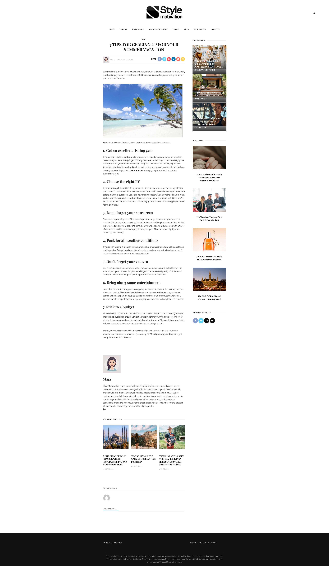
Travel (176, 29)
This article (136, 170)
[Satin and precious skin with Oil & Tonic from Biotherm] (209, 239)
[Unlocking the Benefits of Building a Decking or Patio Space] (209, 85)
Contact (106, 542)
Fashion (123, 29)
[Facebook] (103, 409)
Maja (111, 60)
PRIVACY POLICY (198, 542)
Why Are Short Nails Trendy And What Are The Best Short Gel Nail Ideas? (209, 177)
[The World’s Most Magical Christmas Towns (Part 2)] (209, 279)
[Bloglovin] (212, 320)
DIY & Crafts (200, 29)
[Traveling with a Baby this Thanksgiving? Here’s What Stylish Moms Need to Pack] (172, 436)
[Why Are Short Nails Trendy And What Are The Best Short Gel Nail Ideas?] (209, 157)
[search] (313, 12)
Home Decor (138, 29)
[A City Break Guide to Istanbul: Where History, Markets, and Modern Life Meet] (116, 436)
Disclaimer (117, 542)
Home (112, 29)
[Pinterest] (105, 409)
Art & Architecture (158, 29)
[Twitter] (201, 320)
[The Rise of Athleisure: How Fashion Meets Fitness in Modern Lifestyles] (209, 114)
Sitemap (212, 542)
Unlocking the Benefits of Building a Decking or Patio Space (209, 95)
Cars (186, 29)
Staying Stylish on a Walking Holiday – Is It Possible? (143, 459)
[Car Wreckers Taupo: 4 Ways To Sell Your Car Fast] (209, 200)
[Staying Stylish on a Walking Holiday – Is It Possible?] (144, 436)
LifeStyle (215, 29)
